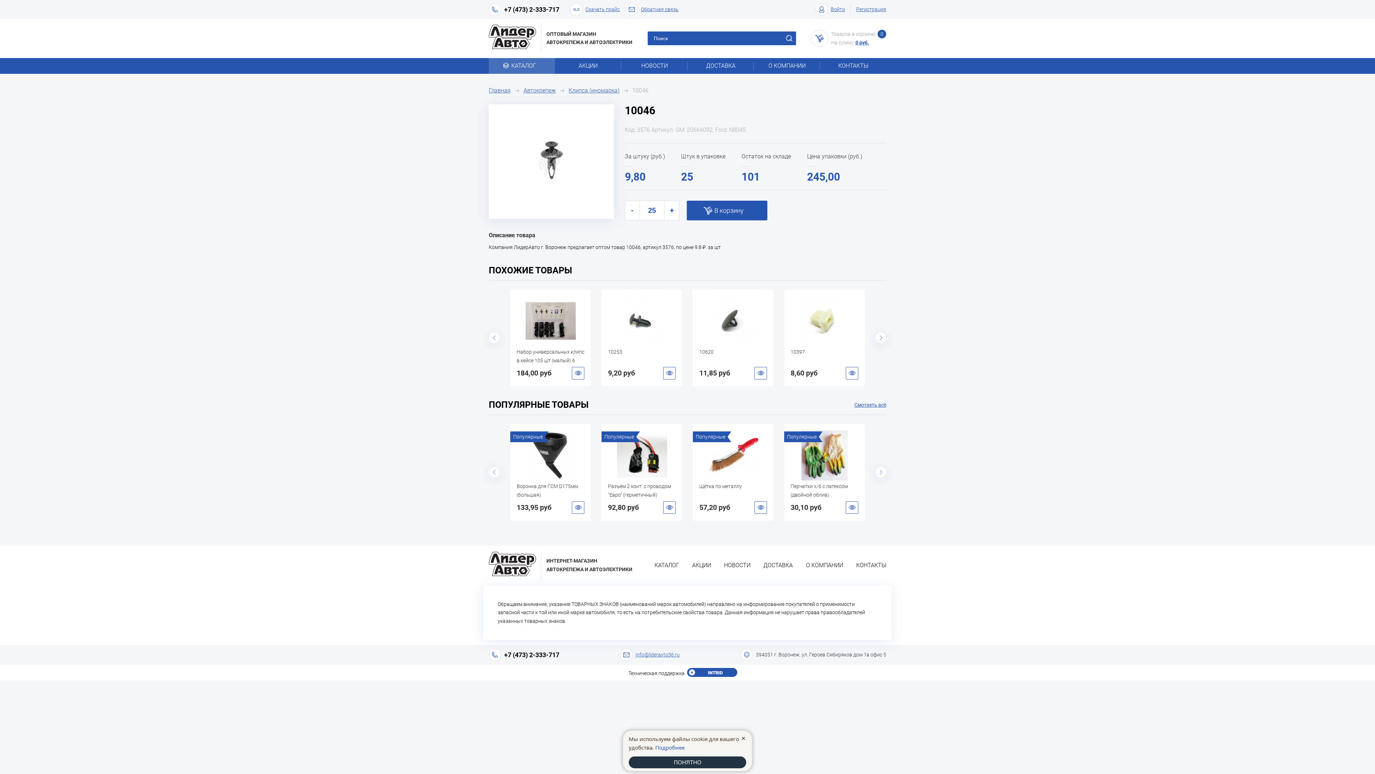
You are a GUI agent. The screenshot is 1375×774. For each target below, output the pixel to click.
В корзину (729, 210)
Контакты (853, 65)
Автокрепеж (540, 90)
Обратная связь (660, 9)
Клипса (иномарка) (594, 90)
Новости (654, 65)
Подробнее (670, 747)
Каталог (523, 65)
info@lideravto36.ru (658, 655)
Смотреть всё (870, 405)
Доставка (720, 65)
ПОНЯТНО (687, 762)
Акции (588, 65)
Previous (494, 338)
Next (880, 338)
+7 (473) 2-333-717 (531, 9)
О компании (787, 65)
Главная (500, 90)
